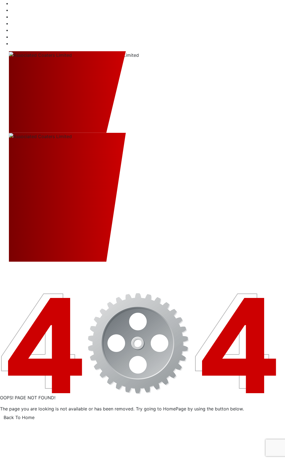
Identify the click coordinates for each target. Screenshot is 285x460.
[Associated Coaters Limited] (67, 92)
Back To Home (19, 417)
